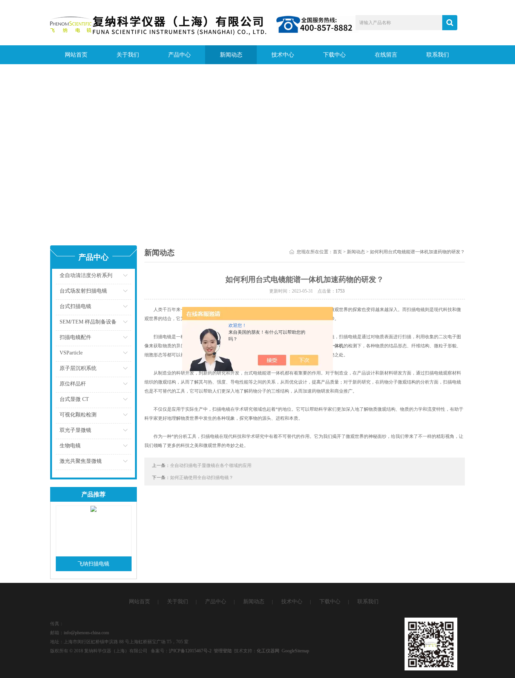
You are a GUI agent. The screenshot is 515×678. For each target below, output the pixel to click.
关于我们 (127, 55)
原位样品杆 (73, 384)
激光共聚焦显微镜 (81, 461)
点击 (116, 277)
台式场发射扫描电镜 (83, 291)
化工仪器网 (268, 650)
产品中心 (179, 55)
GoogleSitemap (295, 650)
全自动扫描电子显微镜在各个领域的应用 (210, 465)
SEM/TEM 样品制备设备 (88, 322)
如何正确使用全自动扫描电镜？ (201, 477)
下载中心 (334, 55)
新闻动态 (231, 55)
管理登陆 (223, 650)
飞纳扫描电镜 (93, 564)
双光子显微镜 (75, 430)
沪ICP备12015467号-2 (190, 650)
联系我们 (437, 55)
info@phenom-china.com (86, 632)
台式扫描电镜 (75, 306)
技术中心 (282, 55)
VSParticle (71, 353)
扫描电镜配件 (75, 337)
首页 (337, 251)
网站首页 (76, 55)
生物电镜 (70, 445)
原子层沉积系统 (78, 368)
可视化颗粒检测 (78, 415)
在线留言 (386, 55)
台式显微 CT (74, 399)
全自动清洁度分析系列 (86, 275)
